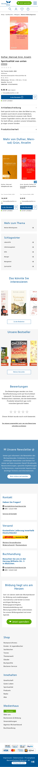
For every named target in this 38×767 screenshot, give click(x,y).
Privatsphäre (30, 758)
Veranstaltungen (10, 721)
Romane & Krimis (10, 643)
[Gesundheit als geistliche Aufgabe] (28, 166)
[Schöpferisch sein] (9, 166)
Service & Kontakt (10, 514)
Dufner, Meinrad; (9, 57)
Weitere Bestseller (19, 372)
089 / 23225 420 (11, 570)
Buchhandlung (9, 728)
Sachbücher (8, 649)
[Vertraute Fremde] (19, 302)
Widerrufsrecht (9, 545)
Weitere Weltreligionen (10, 228)
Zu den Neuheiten (19, 322)
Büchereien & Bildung (12, 718)
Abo (5, 697)
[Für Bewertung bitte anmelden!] (6, 68)
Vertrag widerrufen (19, 763)
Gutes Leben (9, 684)
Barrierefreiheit (13, 760)
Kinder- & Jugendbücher (13, 646)
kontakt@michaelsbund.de (15, 506)
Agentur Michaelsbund (13, 725)
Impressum (7, 758)
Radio (6, 694)
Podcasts (7, 690)
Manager (6, 257)
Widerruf (22, 760)
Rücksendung (21, 545)
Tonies (6, 653)
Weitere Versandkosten (12, 542)
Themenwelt (9, 656)
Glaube (6, 660)
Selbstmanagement (9, 247)
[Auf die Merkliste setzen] (35, 97)
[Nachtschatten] (19, 352)
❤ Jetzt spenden (24, 3)
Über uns (7, 715)
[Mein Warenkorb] (28, 9)
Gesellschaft (8, 680)
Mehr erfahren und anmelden (19, 476)
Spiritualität (7, 266)
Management (8, 261)
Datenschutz (18, 758)
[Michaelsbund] (6, 3)
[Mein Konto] (16, 9)
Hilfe (5, 252)
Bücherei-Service (10, 666)
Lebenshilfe (7, 242)
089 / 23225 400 (11, 509)
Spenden (9, 711)
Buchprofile (8, 663)
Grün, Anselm (24, 57)
